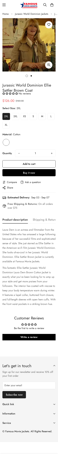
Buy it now (29, 173)
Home (5, 14)
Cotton (6, 142)
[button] (52, 5)
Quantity (7, 153)
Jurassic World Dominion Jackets (31, 14)
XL (6, 125)
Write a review (29, 337)
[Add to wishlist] (48, 24)
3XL (15, 116)
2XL (6, 116)
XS (24, 116)
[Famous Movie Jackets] (29, 5)
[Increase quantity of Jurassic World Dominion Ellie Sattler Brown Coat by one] (51, 153)
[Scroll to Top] (52, 437)
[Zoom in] (48, 65)
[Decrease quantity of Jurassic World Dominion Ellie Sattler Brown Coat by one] (19, 153)
